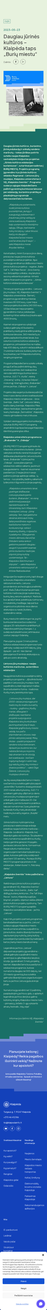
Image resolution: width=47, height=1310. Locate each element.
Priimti (23, 1281)
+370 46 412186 (11, 1117)
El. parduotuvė (11, 1229)
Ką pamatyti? (10, 1168)
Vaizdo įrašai (9, 1241)
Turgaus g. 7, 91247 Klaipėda (17, 1112)
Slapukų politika (22, 1304)
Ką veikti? (8, 1156)
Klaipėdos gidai (11, 1180)
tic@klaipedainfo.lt (13, 1122)
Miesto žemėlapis (33, 1159)
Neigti (23, 1288)
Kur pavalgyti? (10, 1162)
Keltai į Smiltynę (32, 1177)
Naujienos (29, 1153)
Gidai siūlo (8, 1185)
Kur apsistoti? (10, 1150)
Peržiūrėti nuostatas (23, 1295)
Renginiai (8, 1174)
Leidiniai (7, 1235)
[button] (43, 1255)
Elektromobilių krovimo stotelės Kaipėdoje (33, 1186)
